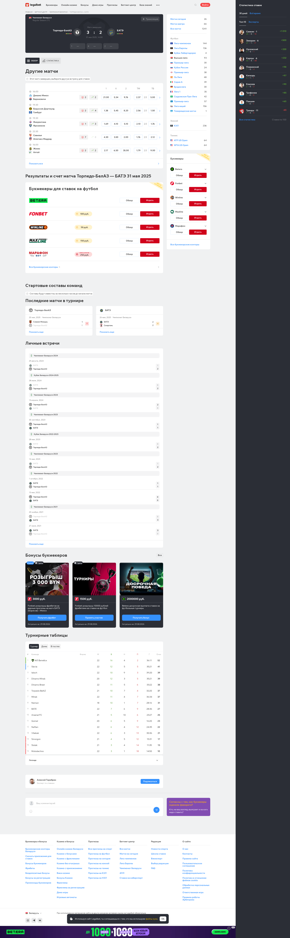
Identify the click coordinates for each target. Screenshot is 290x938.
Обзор (129, 200)
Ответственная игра (192, 892)
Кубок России (190, 67)
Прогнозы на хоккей (98, 863)
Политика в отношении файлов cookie (194, 879)
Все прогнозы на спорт (100, 849)
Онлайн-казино (69, 5)
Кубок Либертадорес (190, 53)
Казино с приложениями (69, 868)
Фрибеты (30, 868)
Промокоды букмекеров (38, 882)
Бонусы (85, 5)
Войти (205, 4)
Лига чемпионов (190, 43)
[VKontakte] (39, 920)
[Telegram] (33, 920)
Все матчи (188, 28)
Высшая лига (190, 58)
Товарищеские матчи (190, 111)
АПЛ (122, 873)
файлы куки (151, 918)
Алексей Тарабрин (46, 780)
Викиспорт (156, 858)
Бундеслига (190, 87)
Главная (28, 12)
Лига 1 (190, 91)
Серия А (190, 82)
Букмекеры (52, 5)
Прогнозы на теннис (98, 868)
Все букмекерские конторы (44, 267)
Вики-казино (63, 873)
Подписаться (150, 781)
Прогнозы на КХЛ (97, 873)
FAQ (153, 868)
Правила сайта (190, 858)
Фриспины (62, 882)
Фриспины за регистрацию (70, 887)
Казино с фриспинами (68, 858)
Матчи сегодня (188, 19)
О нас (185, 849)
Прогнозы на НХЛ (97, 878)
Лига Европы (190, 48)
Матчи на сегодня (129, 853)
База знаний (146, 5)
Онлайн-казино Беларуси (70, 849)
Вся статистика (247, 119)
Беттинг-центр (128, 5)
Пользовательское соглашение (192, 864)
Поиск (195, 5)
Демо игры (97, 5)
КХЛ (190, 125)
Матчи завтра (188, 24)
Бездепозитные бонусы (37, 873)
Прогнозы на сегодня (99, 858)
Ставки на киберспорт (131, 878)
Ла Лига (190, 77)
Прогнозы (112, 5)
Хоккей (174, 120)
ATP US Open (190, 140)
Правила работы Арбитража (191, 898)
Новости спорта (159, 849)
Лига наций (190, 106)
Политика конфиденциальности (193, 871)
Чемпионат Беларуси (58, 12)
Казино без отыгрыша (68, 863)
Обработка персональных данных (195, 886)
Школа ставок (158, 853)
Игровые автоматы (67, 897)
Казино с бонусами (67, 853)
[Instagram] (27, 920)
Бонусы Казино (65, 878)
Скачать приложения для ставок (38, 857)
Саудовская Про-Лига (190, 96)
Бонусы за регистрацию (37, 878)
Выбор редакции (160, 863)
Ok (162, 918)
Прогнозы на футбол (99, 853)
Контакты (187, 853)
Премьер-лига (190, 62)
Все (160, 555)
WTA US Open (190, 145)
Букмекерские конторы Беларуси (37, 850)
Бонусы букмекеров (35, 863)
